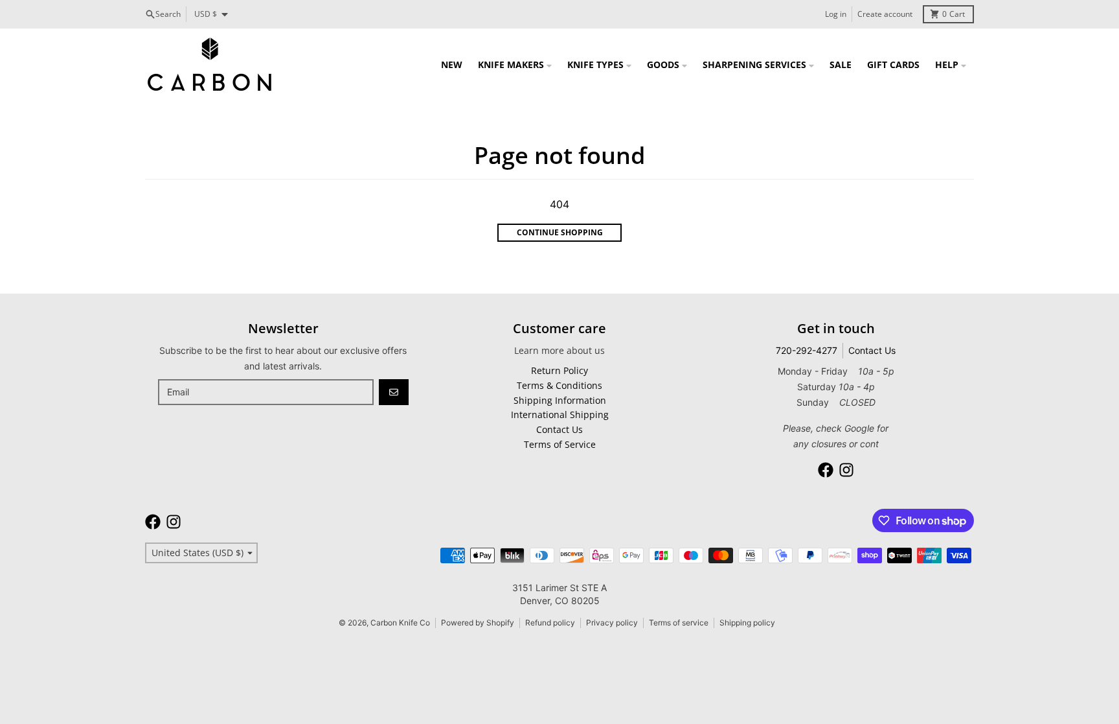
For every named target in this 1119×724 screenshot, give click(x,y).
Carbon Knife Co (400, 622)
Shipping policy (747, 622)
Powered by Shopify (477, 622)
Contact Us (872, 350)
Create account (884, 13)
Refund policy (550, 622)
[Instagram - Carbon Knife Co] (846, 470)
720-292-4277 (806, 350)
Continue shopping (560, 232)
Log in (835, 13)
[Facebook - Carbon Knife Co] (825, 470)
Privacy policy (612, 622)
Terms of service (678, 622)
